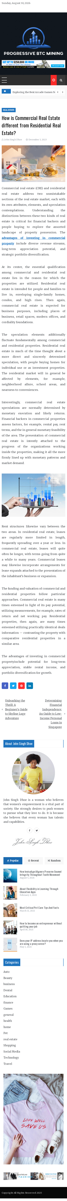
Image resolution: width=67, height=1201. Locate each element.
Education (9, 996)
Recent (35, 860)
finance (8, 1002)
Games (8, 1008)
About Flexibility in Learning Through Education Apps (39, 890)
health (7, 1020)
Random (56, 860)
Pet (5, 1033)
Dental (7, 990)
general (8, 1014)
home (7, 1027)
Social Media (11, 1051)
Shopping (9, 1045)
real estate (8, 110)
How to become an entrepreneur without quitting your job (41, 924)
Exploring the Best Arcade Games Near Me (38, 92)
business (9, 984)
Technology (11, 1057)
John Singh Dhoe (13, 139)
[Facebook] (5, 685)
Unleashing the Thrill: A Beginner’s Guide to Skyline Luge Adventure (16, 709)
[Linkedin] (29, 685)
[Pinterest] (21, 685)
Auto (6, 971)
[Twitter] (13, 685)
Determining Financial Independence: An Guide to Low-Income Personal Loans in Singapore (50, 714)
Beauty (7, 978)
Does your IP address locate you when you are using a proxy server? (41, 942)
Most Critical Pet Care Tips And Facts (39, 907)
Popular (14, 860)
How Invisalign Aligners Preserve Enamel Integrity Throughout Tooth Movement (41, 873)
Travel (7, 1063)
